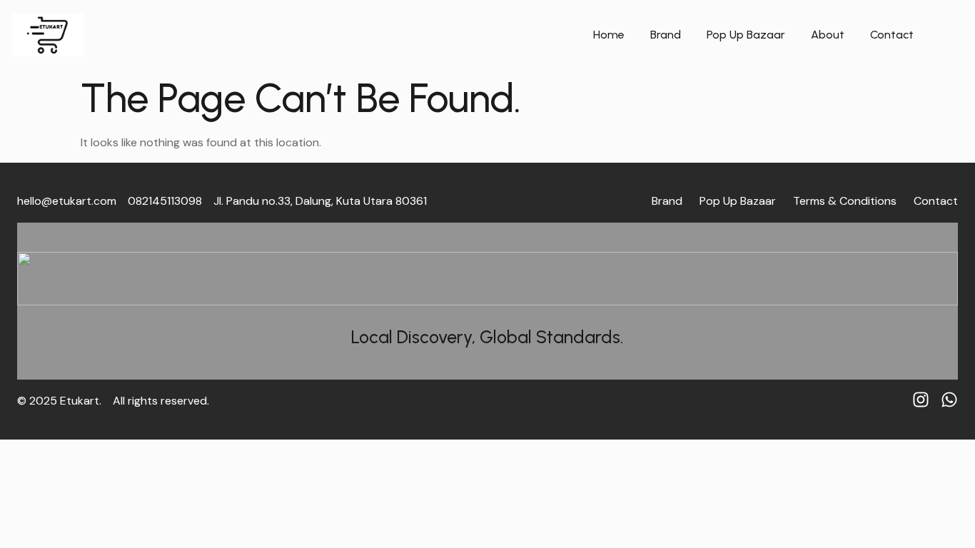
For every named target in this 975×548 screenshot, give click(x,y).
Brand (665, 34)
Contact (892, 34)
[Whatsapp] (949, 399)
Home (609, 34)
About (827, 34)
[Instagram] (920, 399)
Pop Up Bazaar (746, 34)
